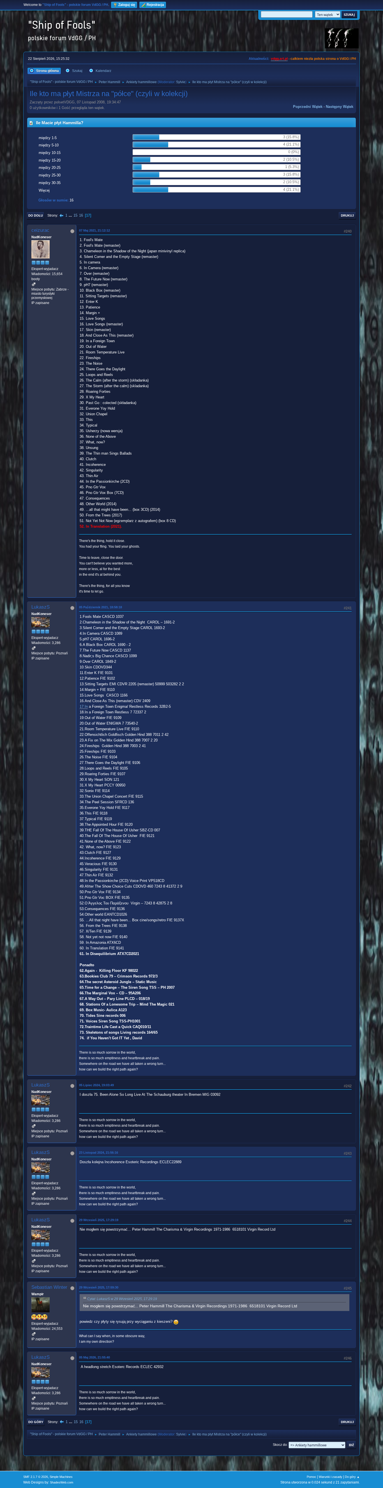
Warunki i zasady (330, 1476)
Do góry (35, 1422)
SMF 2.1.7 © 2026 (35, 1476)
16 (81, 215)
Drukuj (347, 215)
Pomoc (311, 1476)
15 (75, 215)
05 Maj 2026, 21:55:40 (94, 1357)
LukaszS (40, 607)
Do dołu (35, 215)
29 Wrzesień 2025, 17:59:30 (98, 1287)
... (71, 215)
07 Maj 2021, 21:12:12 (94, 230)
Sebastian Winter (49, 1287)
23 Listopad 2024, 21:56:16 (98, 1152)
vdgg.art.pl (279, 59)
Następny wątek (339, 107)
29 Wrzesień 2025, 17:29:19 (98, 1220)
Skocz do (280, 1445)
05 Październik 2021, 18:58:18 (100, 607)
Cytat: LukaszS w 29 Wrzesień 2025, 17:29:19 (122, 1299)
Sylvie (180, 82)
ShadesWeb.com (61, 1482)
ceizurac (40, 230)
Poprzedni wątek (307, 107)
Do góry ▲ (352, 1476)
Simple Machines (61, 1476)
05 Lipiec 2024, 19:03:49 (96, 1085)
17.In (84, 706)
